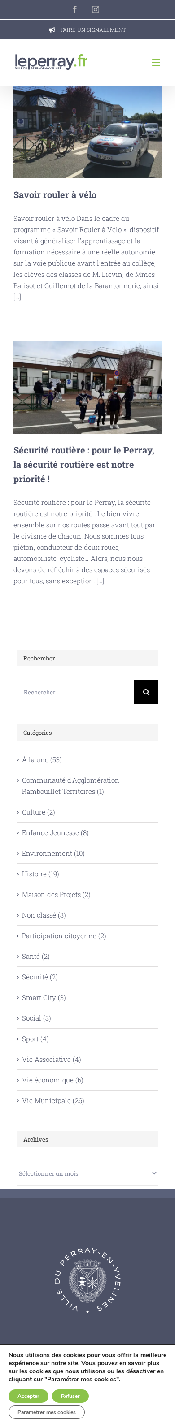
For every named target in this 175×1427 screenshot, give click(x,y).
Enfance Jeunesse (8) (55, 832)
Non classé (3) (44, 914)
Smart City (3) (44, 997)
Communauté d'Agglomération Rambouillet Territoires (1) (70, 786)
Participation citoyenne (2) (64, 935)
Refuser (70, 1396)
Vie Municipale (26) (53, 1100)
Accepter (28, 1396)
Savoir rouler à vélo (88, 132)
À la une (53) (42, 759)
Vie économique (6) (52, 1079)
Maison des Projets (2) (56, 894)
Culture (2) (38, 811)
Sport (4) (35, 1038)
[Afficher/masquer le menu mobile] (157, 62)
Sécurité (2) (40, 976)
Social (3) (36, 1017)
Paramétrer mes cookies (47, 1412)
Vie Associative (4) (51, 1059)
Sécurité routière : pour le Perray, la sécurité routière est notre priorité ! (88, 387)
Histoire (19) (40, 873)
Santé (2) (36, 956)
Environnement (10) (53, 853)
